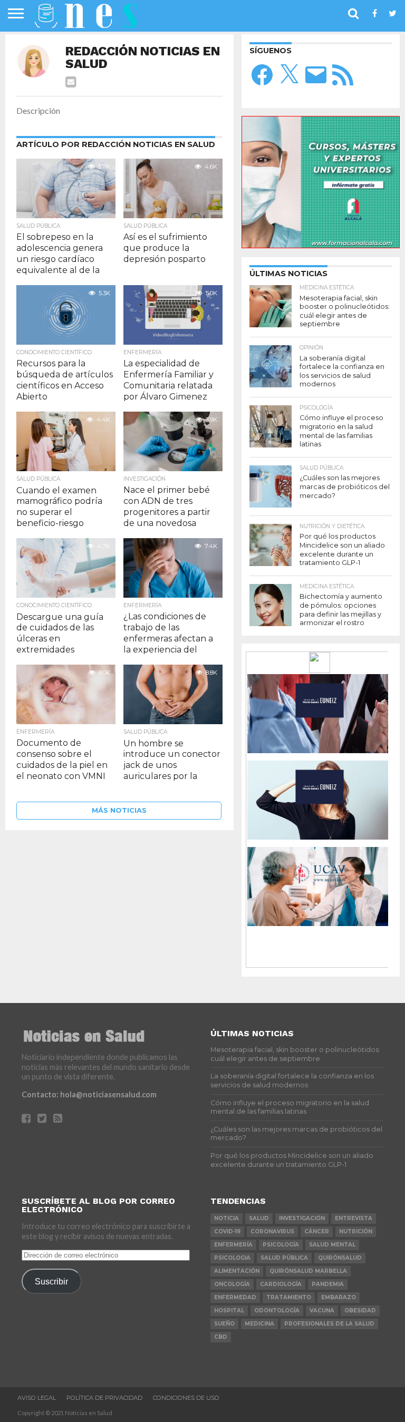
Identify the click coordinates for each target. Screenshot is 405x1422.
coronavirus (272, 1231)
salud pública (284, 1257)
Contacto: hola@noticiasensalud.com (89, 1094)
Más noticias (119, 810)
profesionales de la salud (329, 1323)
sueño (224, 1323)
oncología (232, 1284)
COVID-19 (227, 1231)
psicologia (232, 1257)
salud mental (332, 1244)
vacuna (322, 1310)
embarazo (338, 1297)
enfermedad (235, 1297)
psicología (281, 1244)
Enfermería (233, 1244)
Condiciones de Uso (186, 1397)
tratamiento (288, 1297)
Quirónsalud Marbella (308, 1271)
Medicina (259, 1323)
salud (259, 1218)
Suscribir (51, 1281)
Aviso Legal (36, 1397)
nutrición (355, 1231)
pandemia (328, 1284)
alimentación (236, 1271)
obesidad (360, 1310)
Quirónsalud (340, 1257)
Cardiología (281, 1284)
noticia (226, 1218)
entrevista (353, 1218)
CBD (220, 1336)
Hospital (229, 1310)
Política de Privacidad (104, 1397)
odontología (277, 1310)
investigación (302, 1218)
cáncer (316, 1231)
